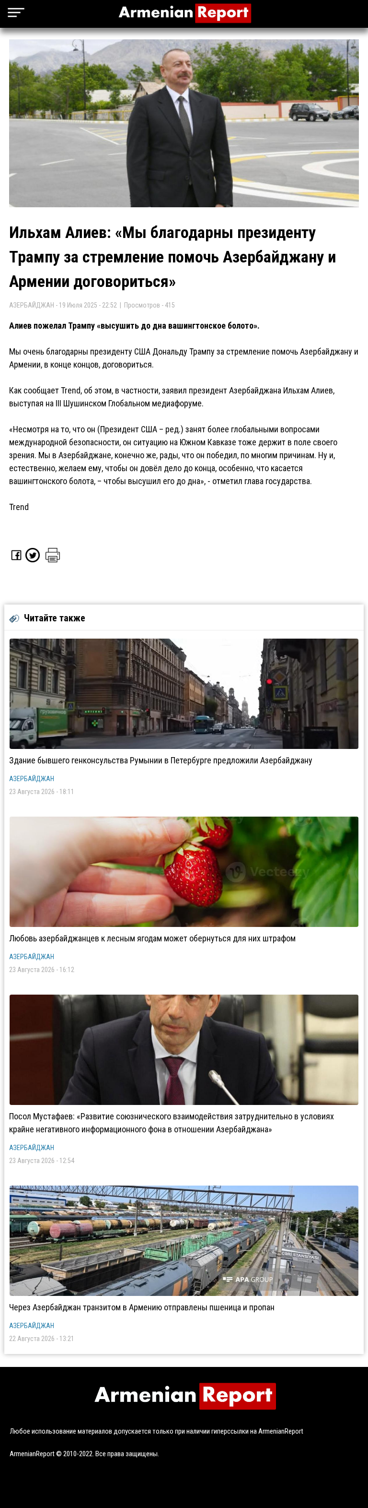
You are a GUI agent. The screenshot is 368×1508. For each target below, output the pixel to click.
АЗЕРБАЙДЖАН (31, 779)
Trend (19, 507)
